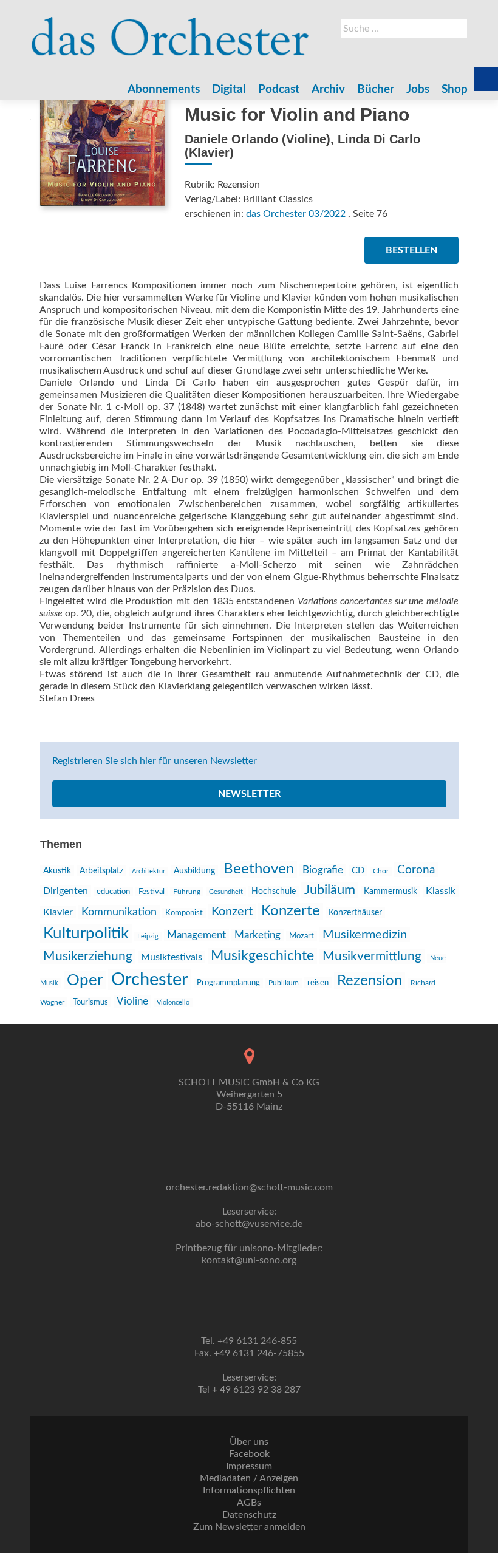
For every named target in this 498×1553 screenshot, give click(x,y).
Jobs (417, 89)
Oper (85, 980)
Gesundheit (226, 892)
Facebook (249, 1454)
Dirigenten (65, 891)
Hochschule (273, 891)
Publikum (283, 982)
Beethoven (258, 869)
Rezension (369, 981)
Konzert (232, 912)
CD (358, 870)
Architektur (148, 871)
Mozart (301, 936)
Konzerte (290, 911)
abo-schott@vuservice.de (249, 1224)
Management (196, 935)
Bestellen (411, 250)
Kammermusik (390, 891)
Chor (381, 871)
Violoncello (173, 1002)
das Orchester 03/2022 (296, 214)
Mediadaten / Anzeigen (249, 1478)
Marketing (257, 935)
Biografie (322, 870)
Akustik (57, 871)
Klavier (58, 912)
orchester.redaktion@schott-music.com (249, 1187)
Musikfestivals (171, 957)
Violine (132, 1001)
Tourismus (90, 1002)
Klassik (440, 891)
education (113, 891)
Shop (455, 89)
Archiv (328, 89)
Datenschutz (249, 1515)
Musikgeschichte (262, 956)
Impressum (249, 1466)
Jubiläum (329, 889)
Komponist (184, 913)
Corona (416, 870)
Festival (151, 891)
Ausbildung (194, 871)
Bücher (375, 89)
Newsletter (249, 794)
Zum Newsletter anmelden (249, 1527)
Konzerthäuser (355, 913)
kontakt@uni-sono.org (249, 1260)
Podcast (278, 89)
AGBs (249, 1502)
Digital (229, 89)
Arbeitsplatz (101, 871)
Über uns (249, 1442)
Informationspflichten (249, 1490)
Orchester (149, 980)
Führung (186, 891)
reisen (318, 982)
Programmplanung (228, 983)
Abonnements (164, 89)
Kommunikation (119, 912)
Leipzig (148, 936)
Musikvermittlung (371, 956)
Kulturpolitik (86, 933)
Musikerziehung (87, 956)
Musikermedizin (364, 935)
